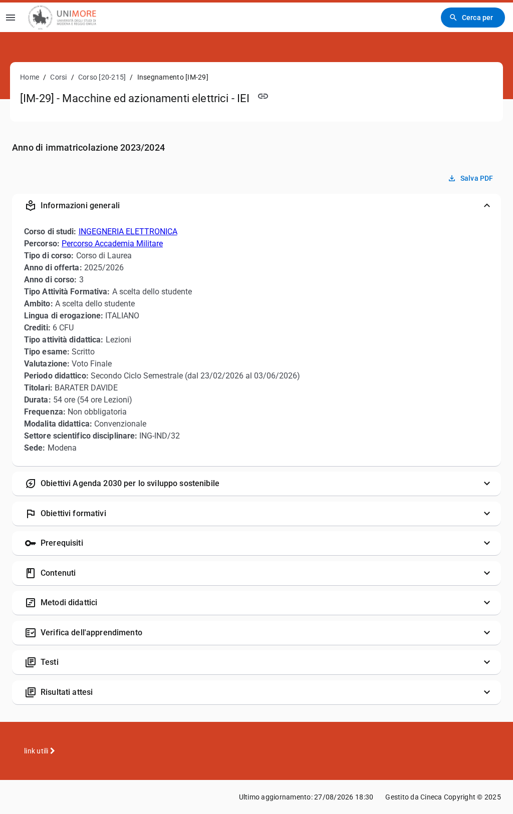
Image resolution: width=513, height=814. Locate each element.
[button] (256, 206)
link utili (37, 751)
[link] (62, 17)
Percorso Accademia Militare (112, 243)
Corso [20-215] (102, 77)
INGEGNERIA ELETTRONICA (128, 231)
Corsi (58, 77)
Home (29, 77)
